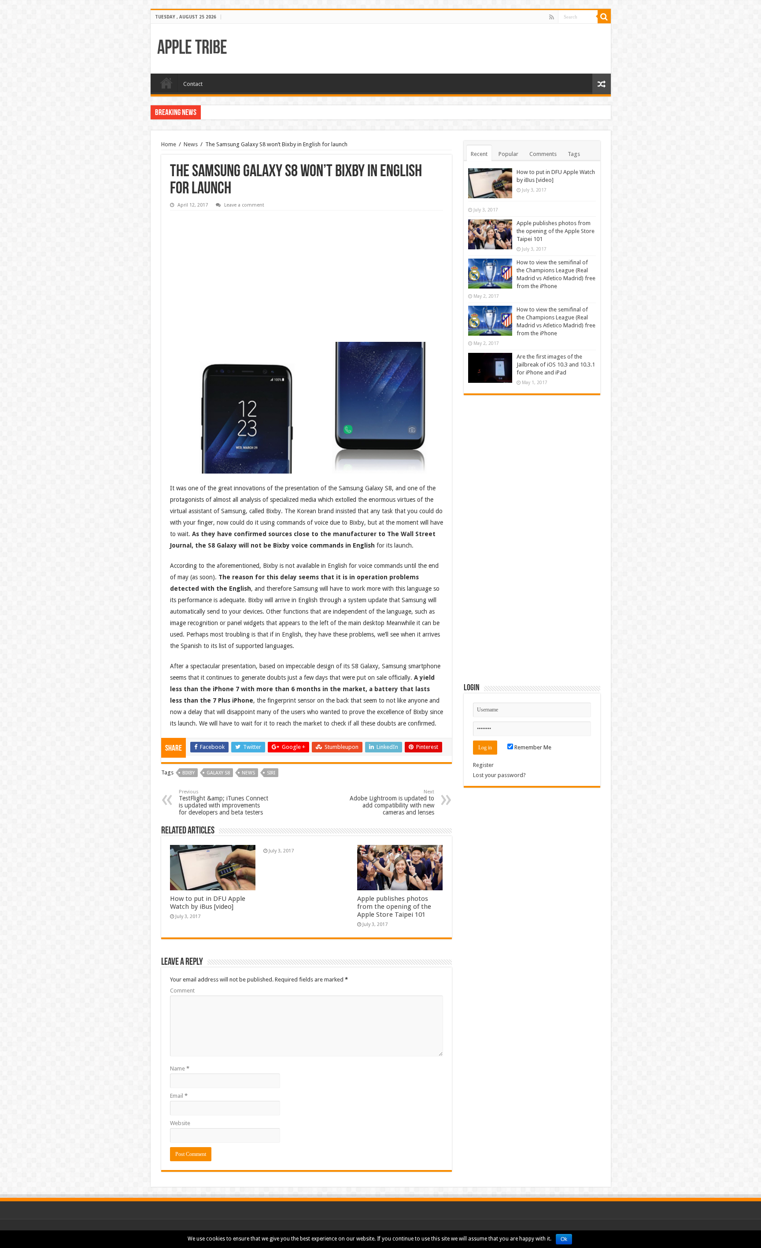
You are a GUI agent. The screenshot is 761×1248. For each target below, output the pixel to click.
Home (166, 83)
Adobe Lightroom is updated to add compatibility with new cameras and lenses (392, 802)
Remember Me (532, 747)
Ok (564, 1239)
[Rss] (551, 17)
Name (179, 1068)
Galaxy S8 (218, 773)
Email (179, 1095)
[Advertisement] (236, 270)
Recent (479, 154)
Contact (193, 84)
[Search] (604, 16)
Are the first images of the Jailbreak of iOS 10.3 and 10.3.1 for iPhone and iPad (556, 364)
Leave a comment (244, 205)
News (191, 144)
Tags (574, 154)
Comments (543, 154)
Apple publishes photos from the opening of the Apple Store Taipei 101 (394, 906)
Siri (271, 773)
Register (483, 765)
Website (180, 1123)
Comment (182, 990)
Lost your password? (499, 775)
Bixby (188, 773)
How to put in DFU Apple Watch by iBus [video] (207, 903)
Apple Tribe (192, 48)
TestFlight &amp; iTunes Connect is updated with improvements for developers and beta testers (223, 802)
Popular (508, 154)
